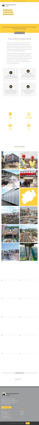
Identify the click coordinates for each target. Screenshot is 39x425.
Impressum (22, 411)
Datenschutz (22, 413)
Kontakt (21, 414)
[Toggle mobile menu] (37, 4)
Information (23, 423)
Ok (27, 423)
